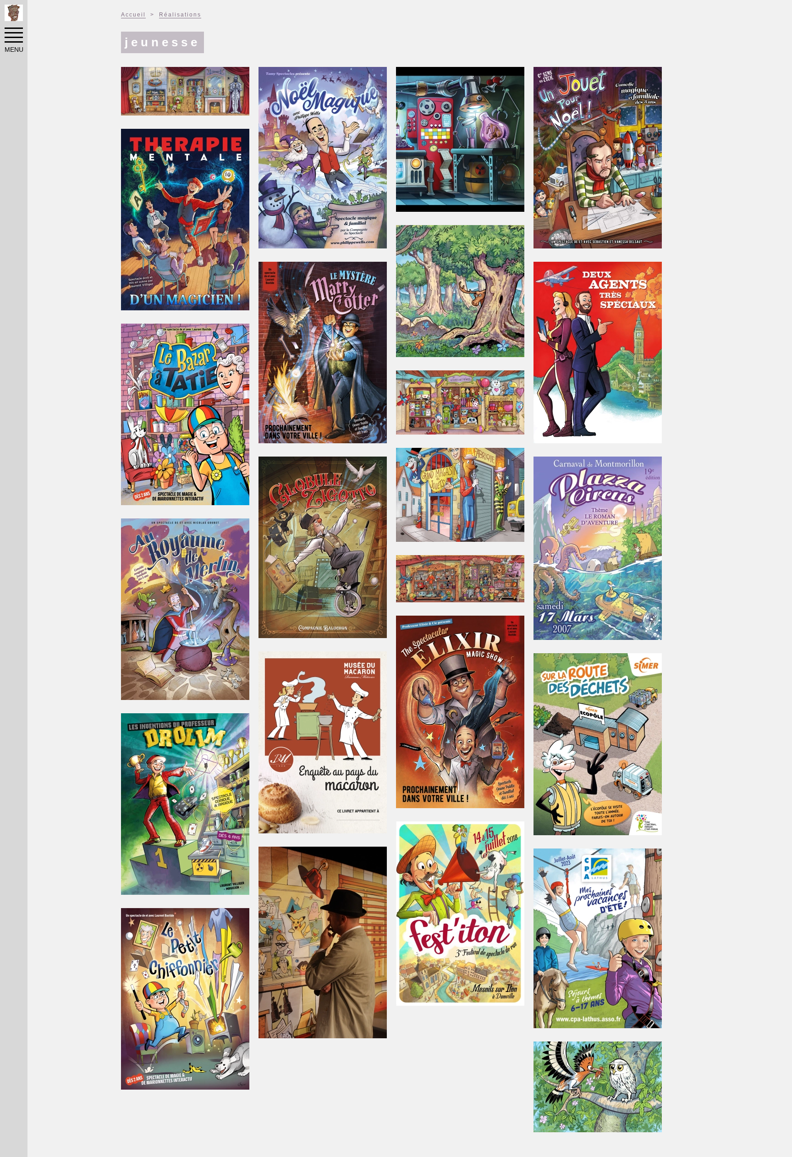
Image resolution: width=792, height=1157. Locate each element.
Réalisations (180, 14)
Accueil (133, 14)
